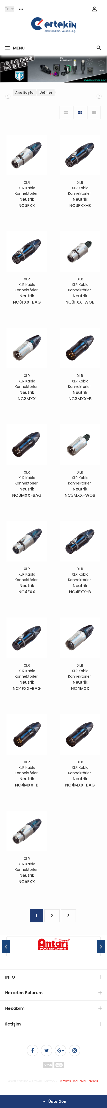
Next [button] (101, 946)
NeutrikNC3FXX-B (80, 202)
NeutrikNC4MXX (80, 685)
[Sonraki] (99, 69)
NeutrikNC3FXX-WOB (80, 299)
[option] (53, 946)
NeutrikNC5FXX (26, 878)
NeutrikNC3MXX (27, 395)
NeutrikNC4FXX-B (80, 589)
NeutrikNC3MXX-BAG (27, 492)
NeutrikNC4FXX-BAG (27, 685)
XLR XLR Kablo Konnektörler (27, 188)
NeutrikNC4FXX (26, 589)
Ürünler (45, 92)
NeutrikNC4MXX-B (26, 782)
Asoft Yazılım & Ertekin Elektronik (32, 1081)
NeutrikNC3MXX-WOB (80, 492)
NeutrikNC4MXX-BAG (80, 782)
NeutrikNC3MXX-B (80, 395)
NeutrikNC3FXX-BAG (27, 299)
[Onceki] (8, 69)
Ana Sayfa (24, 92)
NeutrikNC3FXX (26, 202)
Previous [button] (6, 946)
